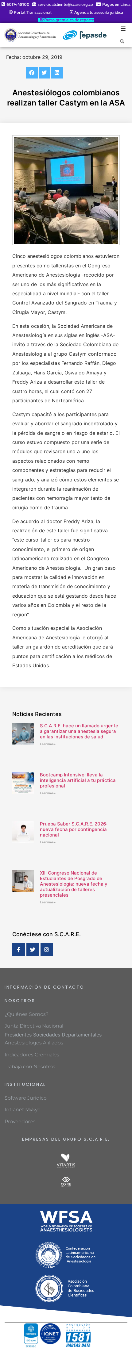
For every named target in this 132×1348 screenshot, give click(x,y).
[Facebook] (18, 949)
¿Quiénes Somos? (27, 1014)
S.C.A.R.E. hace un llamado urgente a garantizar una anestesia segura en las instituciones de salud (79, 731)
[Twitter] (32, 949)
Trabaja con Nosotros (30, 1067)
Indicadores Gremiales (32, 1055)
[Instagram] (47, 949)
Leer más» (48, 744)
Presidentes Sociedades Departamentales (53, 1035)
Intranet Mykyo (23, 1109)
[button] (31, 73)
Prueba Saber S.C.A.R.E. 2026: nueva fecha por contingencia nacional (73, 829)
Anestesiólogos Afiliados (34, 1043)
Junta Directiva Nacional (34, 1026)
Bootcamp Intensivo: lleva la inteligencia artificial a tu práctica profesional (78, 780)
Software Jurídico (26, 1098)
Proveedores (20, 1121)
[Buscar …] (122, 41)
